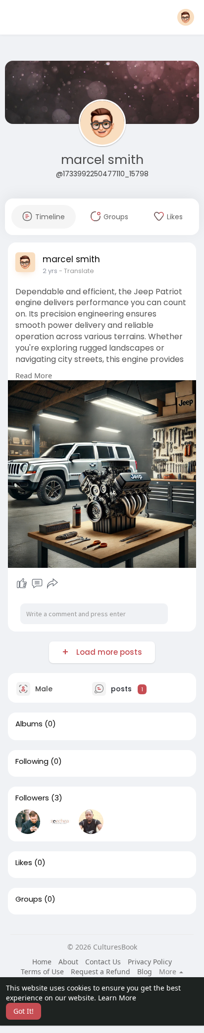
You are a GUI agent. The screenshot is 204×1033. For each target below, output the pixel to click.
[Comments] (37, 583)
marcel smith (102, 159)
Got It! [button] (23, 1011)
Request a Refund (100, 971)
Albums (29, 724)
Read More (33, 375)
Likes (23, 863)
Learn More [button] (117, 997)
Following (32, 761)
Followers (32, 798)
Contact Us (103, 961)
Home (41, 961)
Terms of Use (42, 971)
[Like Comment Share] (37, 583)
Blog (144, 971)
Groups (28, 899)
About (68, 961)
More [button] (168, 971)
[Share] (52, 583)
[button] (185, 17)
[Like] (21, 583)
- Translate (76, 271)
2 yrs (50, 271)
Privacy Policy (150, 961)
